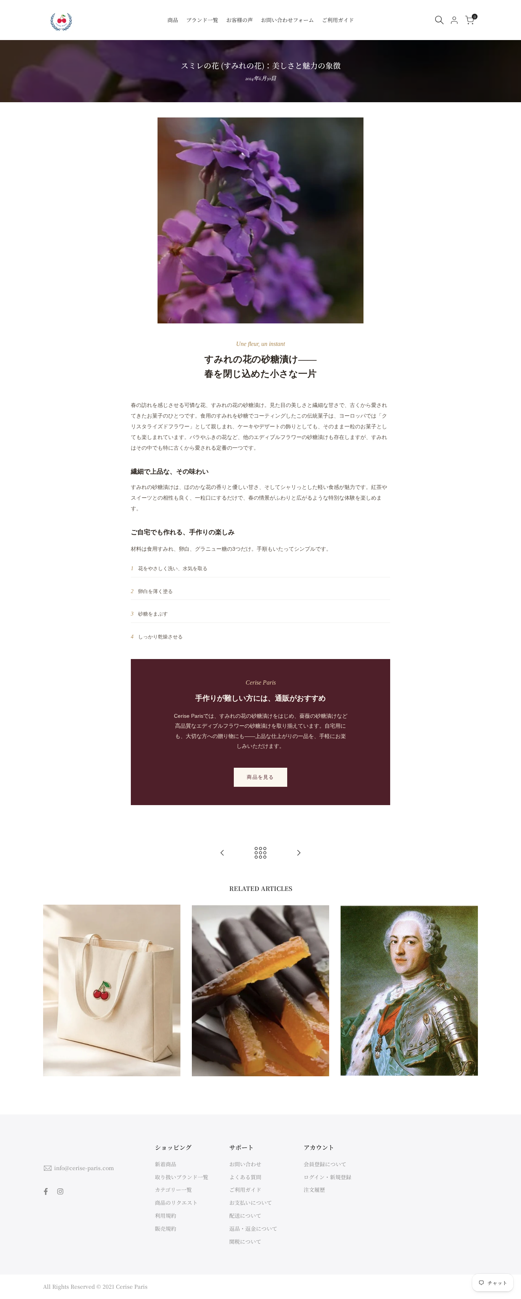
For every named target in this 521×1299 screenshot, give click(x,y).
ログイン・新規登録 (327, 1177)
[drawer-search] (439, 20)
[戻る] (260, 852)
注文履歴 (314, 1189)
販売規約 (165, 1228)
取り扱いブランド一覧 (181, 1177)
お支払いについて (250, 1202)
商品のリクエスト (176, 1202)
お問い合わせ (245, 1164)
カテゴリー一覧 (173, 1189)
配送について (245, 1215)
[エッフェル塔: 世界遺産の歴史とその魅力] (299, 852)
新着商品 (165, 1164)
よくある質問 (245, 1177)
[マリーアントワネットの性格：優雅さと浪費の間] (222, 852)
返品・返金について (253, 1228)
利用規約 (165, 1215)
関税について (245, 1241)
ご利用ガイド (245, 1189)
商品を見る (260, 777)
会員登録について (325, 1164)
